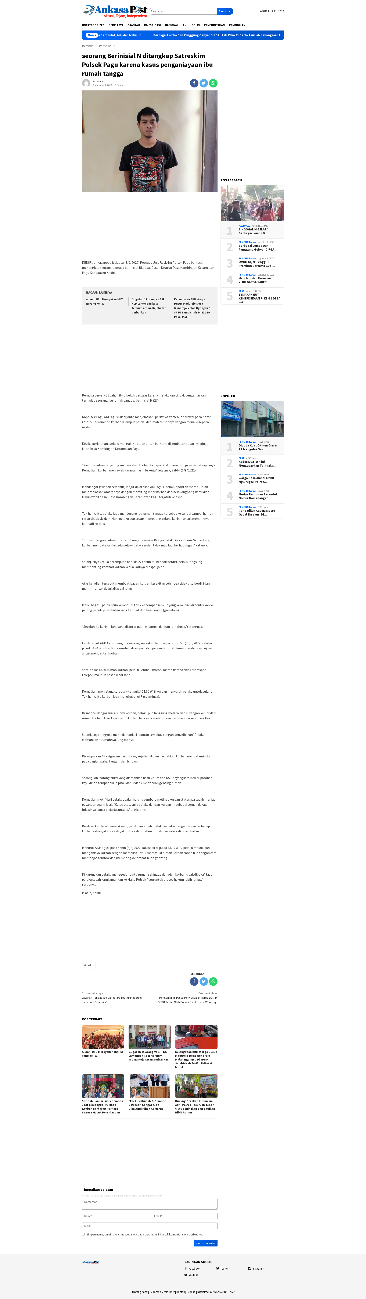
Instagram (258, 1268)
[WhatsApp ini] (213, 83)
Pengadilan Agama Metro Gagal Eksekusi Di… (257, 513)
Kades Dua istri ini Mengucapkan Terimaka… (257, 464)
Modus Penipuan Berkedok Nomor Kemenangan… (258, 496)
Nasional (244, 225)
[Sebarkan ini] (194, 83)
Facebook (194, 1268)
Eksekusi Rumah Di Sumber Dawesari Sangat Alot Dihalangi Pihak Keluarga (147, 1104)
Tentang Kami (140, 1292)
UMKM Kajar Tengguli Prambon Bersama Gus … (257, 264)
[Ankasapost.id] (115, 11)
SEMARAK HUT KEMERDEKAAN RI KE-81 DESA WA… (259, 298)
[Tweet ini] (204, 83)
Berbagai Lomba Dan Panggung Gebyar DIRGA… (258, 248)
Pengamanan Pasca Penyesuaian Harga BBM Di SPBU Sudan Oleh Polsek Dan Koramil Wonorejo (188, 997)
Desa (241, 291)
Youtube (193, 1275)
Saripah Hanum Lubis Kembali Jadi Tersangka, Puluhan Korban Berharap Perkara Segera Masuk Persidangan (102, 1106)
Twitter (224, 1268)
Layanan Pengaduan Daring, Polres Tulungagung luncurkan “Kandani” (112, 997)
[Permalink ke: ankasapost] (86, 83)
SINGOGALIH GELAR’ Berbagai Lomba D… (253, 231)
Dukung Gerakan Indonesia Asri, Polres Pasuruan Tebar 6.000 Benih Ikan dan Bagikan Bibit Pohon (195, 1106)
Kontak (180, 1292)
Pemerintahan (247, 242)
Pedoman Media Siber (162, 1292)
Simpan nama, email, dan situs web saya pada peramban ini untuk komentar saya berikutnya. (144, 1234)
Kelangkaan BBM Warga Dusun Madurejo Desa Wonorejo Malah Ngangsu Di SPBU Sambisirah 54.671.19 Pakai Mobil (192, 308)
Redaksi (191, 1292)
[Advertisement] (150, 226)
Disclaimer (203, 1292)
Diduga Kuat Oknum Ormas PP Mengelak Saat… (258, 447)
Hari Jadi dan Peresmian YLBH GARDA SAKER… (256, 280)
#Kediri (88, 965)
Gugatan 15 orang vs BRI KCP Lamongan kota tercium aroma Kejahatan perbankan (149, 1055)
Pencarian (225, 11)
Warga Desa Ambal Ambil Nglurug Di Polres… (256, 480)
